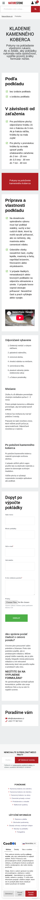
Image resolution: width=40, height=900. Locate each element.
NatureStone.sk (7, 16)
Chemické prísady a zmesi (21, 798)
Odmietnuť (9, 893)
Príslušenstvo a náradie (21, 801)
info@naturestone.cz (15, 718)
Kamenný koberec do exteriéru (21, 789)
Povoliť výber (19, 894)
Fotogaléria (21, 832)
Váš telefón (9, 560)
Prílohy (7, 599)
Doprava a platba (21, 819)
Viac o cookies (27, 849)
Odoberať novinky (27, 760)
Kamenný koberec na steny (20, 795)
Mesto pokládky (10, 528)
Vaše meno (9, 515)
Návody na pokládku (21, 829)
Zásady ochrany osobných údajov (21, 825)
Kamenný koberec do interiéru (20, 792)
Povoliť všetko (31, 894)
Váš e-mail (9, 546)
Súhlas (8, 849)
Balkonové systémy (21, 805)
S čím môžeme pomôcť (13, 578)
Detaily (16, 849)
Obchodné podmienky (21, 822)
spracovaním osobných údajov (23, 765)
